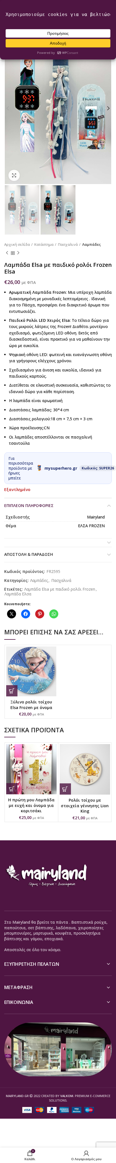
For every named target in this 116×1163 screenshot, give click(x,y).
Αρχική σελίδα (17, 244)
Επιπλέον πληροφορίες (28, 505)
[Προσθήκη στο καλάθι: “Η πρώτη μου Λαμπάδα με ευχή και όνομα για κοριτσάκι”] (11, 788)
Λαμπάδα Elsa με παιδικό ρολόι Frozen (59, 589)
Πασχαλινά (68, 244)
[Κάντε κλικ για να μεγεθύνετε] (14, 175)
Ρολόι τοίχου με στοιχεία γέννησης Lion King (85, 805)
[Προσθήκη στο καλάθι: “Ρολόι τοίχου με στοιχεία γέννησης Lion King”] (65, 789)
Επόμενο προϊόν (18, 253)
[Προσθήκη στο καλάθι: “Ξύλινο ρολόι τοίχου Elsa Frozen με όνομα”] (11, 690)
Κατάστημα (43, 244)
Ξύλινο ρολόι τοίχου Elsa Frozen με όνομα (31, 704)
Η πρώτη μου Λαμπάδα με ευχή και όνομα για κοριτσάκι (31, 805)
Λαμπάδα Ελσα (18, 594)
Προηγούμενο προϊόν (7, 253)
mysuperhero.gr (60, 468)
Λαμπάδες (91, 244)
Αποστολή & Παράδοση (28, 554)
